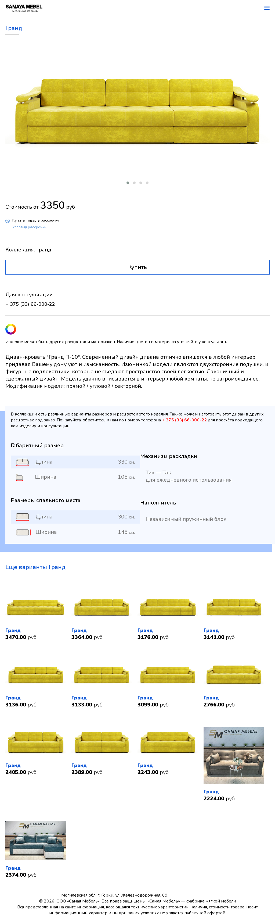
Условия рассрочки (29, 227)
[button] (128, 183)
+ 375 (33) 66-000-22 (30, 304)
